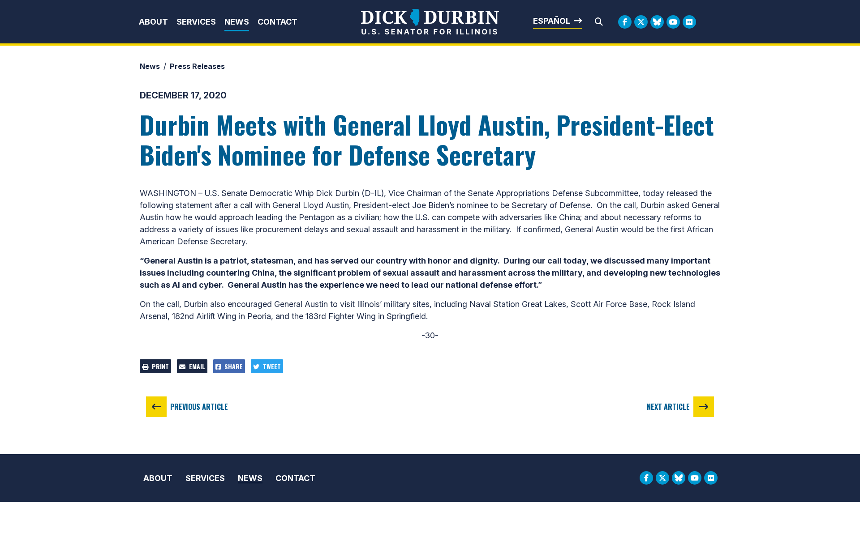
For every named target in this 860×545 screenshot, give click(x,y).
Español (551, 21)
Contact (277, 21)
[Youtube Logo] (673, 22)
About (153, 21)
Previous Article (199, 406)
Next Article (668, 406)
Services (196, 21)
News (236, 21)
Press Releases (197, 66)
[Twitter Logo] (641, 22)
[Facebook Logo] (625, 22)
